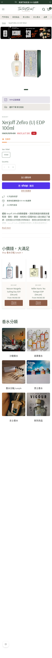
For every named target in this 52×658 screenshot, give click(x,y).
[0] (48, 9)
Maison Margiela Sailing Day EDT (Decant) (14, 291)
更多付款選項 (26, 191)
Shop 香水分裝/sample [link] (11, 253)
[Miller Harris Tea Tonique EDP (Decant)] (38, 270)
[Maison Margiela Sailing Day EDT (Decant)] (13, 270)
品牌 (45, 17)
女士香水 (36, 17)
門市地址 (5, 17)
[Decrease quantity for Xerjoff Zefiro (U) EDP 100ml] (4, 167)
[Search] (43, 9)
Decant (14, 285)
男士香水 (26, 17)
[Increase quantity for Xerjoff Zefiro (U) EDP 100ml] (13, 167)
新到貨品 (15, 17)
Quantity (5, 162)
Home (4, 23)
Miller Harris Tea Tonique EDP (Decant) (38, 291)
